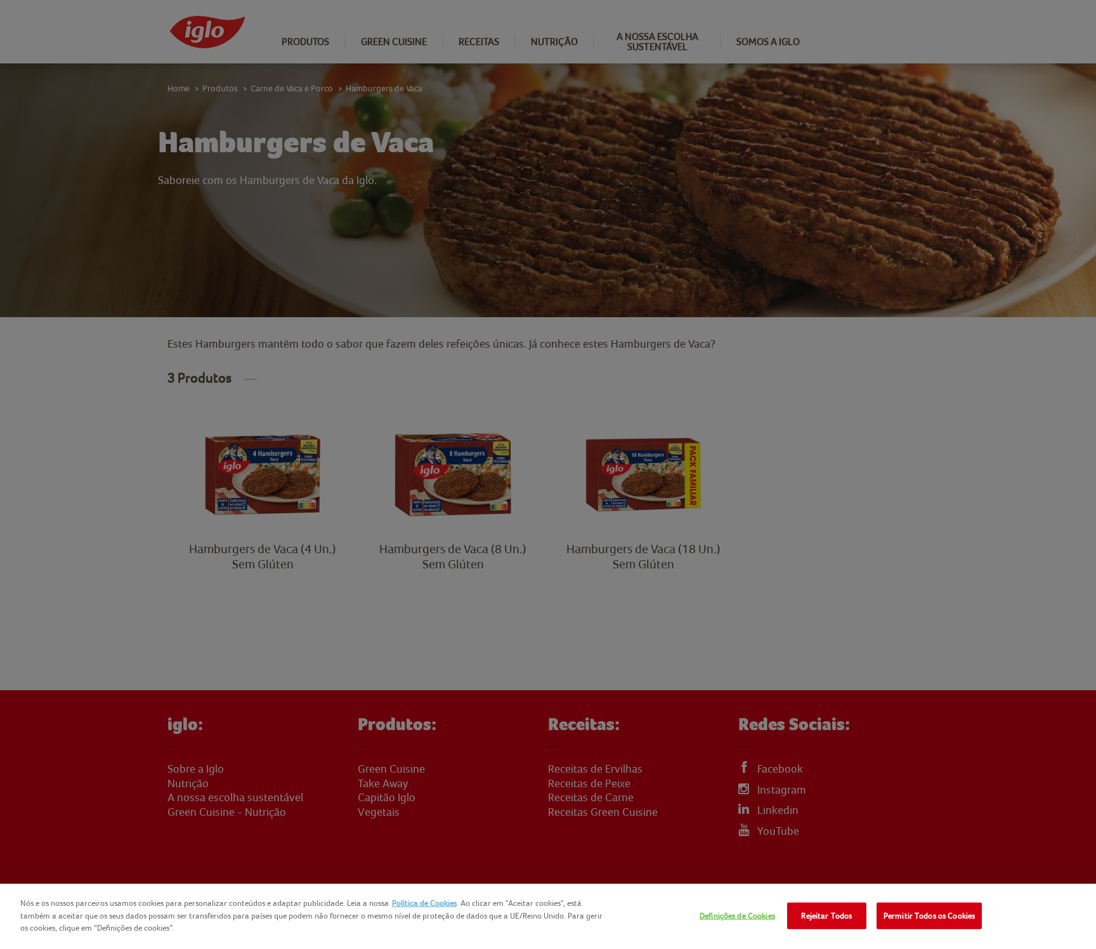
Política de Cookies (424, 903)
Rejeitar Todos (826, 915)
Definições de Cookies (737, 915)
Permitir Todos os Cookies (929, 915)
